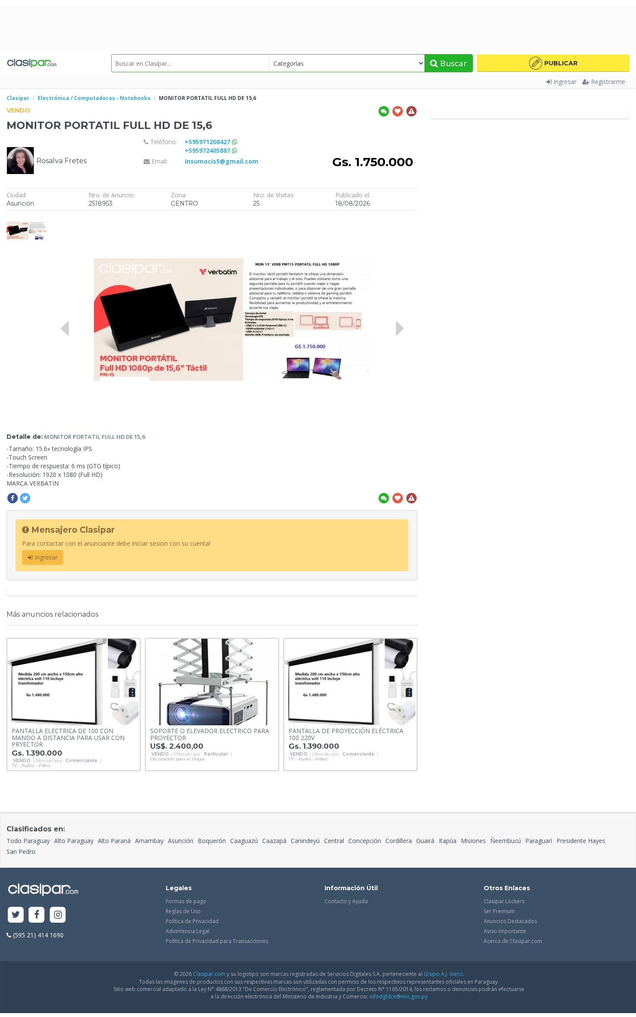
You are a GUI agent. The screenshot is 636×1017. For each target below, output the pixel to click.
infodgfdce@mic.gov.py (398, 996)
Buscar (452, 63)
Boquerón (212, 841)
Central (334, 841)
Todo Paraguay (28, 841)
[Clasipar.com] (31, 63)
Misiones (473, 841)
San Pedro (20, 851)
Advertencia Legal (187, 931)
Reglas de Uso (183, 911)
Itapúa (447, 841)
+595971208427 (208, 142)
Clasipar (17, 98)
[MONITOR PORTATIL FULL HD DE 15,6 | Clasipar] (27, 219)
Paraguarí (538, 841)
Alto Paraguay (73, 841)
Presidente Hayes (580, 841)
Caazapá (274, 841)
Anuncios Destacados (510, 921)
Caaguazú (244, 841)
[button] (553, 63)
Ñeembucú (505, 841)
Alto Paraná (114, 841)
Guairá (425, 841)
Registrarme (608, 81)
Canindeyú (305, 841)
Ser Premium (499, 911)
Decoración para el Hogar (178, 759)
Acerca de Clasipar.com (513, 941)
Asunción (180, 841)
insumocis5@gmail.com (221, 161)
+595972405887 (208, 150)
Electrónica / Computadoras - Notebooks (94, 98)
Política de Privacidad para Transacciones (217, 941)
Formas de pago (186, 901)
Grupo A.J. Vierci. (444, 974)
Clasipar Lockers (504, 901)
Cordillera (398, 841)
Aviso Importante (505, 931)
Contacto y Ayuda (346, 901)
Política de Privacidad (192, 921)
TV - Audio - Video (31, 765)
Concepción (364, 841)
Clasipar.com (209, 974)
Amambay (149, 841)
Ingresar (564, 81)
